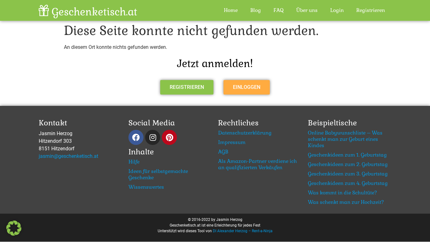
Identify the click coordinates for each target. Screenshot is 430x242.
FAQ (279, 10)
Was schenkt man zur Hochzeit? (346, 202)
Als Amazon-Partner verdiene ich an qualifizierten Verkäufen (257, 164)
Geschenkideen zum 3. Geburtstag (348, 174)
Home (231, 10)
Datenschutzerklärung (245, 133)
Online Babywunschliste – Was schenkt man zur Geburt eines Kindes (345, 139)
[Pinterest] (169, 137)
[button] (186, 87)
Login (337, 10)
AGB (223, 152)
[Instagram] (152, 137)
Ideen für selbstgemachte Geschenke (158, 174)
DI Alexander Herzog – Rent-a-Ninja (243, 231)
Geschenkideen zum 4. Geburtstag (348, 183)
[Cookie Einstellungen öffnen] (13, 234)
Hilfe (133, 162)
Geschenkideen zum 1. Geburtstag (347, 155)
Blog (255, 10)
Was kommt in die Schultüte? (342, 193)
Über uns (307, 10)
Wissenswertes (146, 187)
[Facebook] (136, 137)
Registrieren (370, 10)
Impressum (232, 142)
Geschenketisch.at (94, 11)
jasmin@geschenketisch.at (68, 156)
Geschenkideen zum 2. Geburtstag (348, 164)
